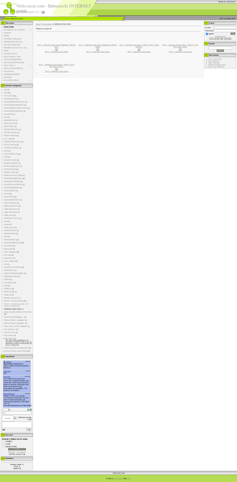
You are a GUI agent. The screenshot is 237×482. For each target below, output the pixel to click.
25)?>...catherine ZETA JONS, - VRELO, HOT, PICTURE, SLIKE (180, 46)
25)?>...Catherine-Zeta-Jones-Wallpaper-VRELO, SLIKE (98, 46)
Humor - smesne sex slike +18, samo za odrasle (16, 305)
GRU (6, 151)
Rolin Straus (9, 338)
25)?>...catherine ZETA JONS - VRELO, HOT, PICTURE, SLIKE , (57, 66)
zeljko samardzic (10, 212)
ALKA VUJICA (9, 123)
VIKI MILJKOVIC (10, 132)
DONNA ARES (9, 169)
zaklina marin (9, 227)
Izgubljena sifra (220, 36)
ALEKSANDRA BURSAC (13, 111)
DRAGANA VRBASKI (12, 181)
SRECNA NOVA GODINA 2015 (16, 348)
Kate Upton (8, 335)
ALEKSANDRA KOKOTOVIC (15, 108)
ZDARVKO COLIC (11, 218)
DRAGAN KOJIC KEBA (13, 175)
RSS (233, 18)
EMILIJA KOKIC (10, 203)
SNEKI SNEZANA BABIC (13, 273)
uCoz (129, 478)
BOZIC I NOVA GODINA (13, 301)
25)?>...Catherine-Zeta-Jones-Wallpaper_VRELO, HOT (56, 46)
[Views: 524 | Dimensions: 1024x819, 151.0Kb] (180, 49)
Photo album (47, 24)
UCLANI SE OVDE (220, 38)
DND (6, 157)
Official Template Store (217, 65)
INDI (6, 237)
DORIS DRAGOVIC (12, 166)
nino (5, 264)
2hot (5, 93)
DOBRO (9, 441)
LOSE (8, 444)
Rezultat (12, 452)
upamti (211, 34)
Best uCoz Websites (216, 67)
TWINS (7, 279)
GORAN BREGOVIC (12, 142)
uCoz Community (215, 59)
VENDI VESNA (10, 135)
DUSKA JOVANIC (11, 163)
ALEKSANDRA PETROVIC (14, 102)
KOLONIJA (8, 246)
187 (5, 90)
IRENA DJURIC (10, 230)
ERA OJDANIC (10, 191)
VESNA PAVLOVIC (11, 129)
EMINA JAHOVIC (11, 206)
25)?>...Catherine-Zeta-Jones (56, 52)
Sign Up (14, 18)
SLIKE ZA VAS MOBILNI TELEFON (18, 312)
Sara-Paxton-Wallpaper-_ (14, 317)
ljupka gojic (8, 249)
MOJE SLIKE (9, 292)
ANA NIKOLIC (9, 120)
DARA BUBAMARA (11, 188)
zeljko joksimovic (10, 209)
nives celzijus (9, 261)
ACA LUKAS (9, 96)
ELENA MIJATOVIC (11, 200)
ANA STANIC (9, 126)
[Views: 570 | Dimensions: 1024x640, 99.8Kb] (139, 49)
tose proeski (9, 282)
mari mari (7, 255)
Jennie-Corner (9, 332)
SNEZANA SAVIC (11, 276)
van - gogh (8, 139)
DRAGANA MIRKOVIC (13, 178)
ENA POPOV (9, 197)
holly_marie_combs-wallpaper (15, 326)
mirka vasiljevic (10, 252)
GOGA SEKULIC (10, 154)
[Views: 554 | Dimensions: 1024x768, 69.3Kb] (98, 49)
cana (6, 286)
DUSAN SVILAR (10, 160)
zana (6, 221)
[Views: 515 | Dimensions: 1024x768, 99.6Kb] (56, 69)
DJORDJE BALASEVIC (13, 184)
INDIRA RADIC (10, 233)
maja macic (8, 258)
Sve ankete (20, 452)
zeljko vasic (8, 215)
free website (118, 478)
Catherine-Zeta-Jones (12, 309)
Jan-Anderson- (10, 329)
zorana (7, 224)
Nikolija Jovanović (11, 298)
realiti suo (7, 295)
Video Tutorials (214, 63)
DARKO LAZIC (10, 172)
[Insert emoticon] (31, 409)
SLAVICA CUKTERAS (12, 267)
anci (5, 117)
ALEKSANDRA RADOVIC (14, 105)
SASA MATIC (9, 270)
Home (7, 18)
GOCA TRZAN (10, 145)
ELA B (6, 194)
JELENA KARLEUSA (12, 243)
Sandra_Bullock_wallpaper (14, 320)
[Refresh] (28, 409)
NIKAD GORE (11, 447)
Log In (20, 18)
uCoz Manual (213, 61)
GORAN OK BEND (11, 148)
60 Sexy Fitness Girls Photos (15, 351)
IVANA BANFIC (10, 240)
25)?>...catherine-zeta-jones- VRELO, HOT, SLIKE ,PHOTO (139, 46)
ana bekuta (8, 114)
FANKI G (7, 289)
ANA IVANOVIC (10, 99)
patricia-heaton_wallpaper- (14, 323)
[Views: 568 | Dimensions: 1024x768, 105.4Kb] (56, 49)
